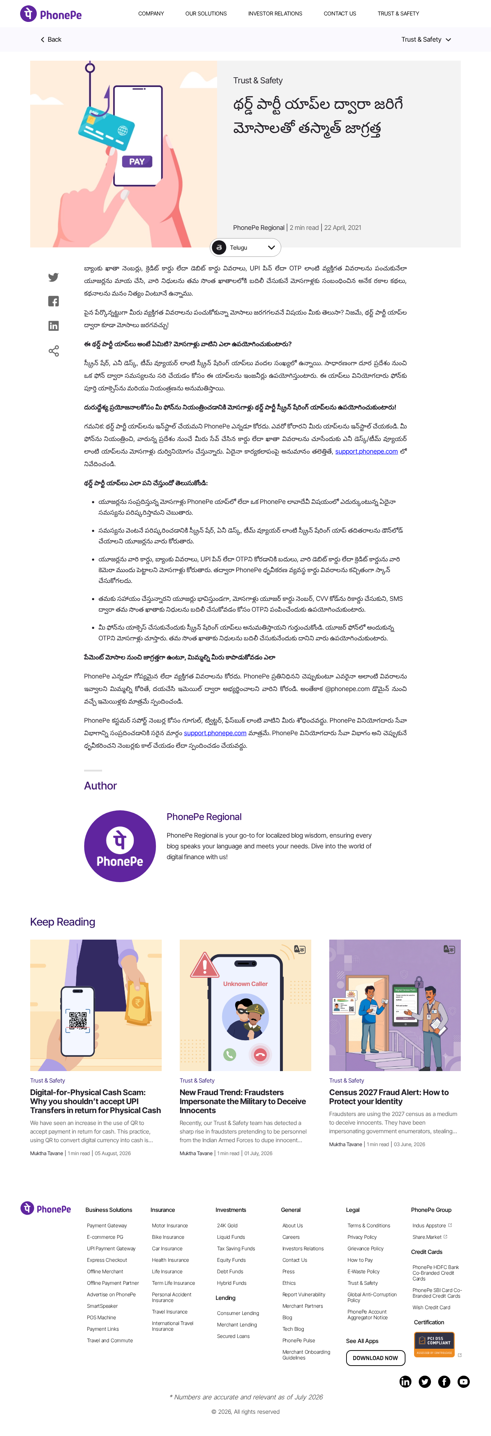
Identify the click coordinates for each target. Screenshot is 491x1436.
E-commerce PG (105, 1237)
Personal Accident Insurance (171, 1297)
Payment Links (103, 1329)
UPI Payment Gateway (111, 1248)
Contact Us (340, 13)
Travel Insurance (170, 1311)
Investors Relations (303, 1248)
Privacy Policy (362, 1237)
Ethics (289, 1283)
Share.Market (427, 1237)
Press (289, 1271)
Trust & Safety (398, 13)
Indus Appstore (429, 1225)
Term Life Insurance (173, 1283)
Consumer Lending (238, 1313)
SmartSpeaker (102, 1306)
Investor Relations (275, 13)
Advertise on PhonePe (111, 1294)
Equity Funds (231, 1260)
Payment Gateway (107, 1225)
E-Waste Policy (364, 1271)
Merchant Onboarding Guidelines (306, 1355)
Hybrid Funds (231, 1283)
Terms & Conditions (369, 1225)
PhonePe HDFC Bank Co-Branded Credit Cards (436, 1273)
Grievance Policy (366, 1248)
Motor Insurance (170, 1225)
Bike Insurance (168, 1237)
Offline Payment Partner (113, 1283)
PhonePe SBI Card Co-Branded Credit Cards (437, 1293)
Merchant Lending (237, 1324)
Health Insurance (170, 1260)
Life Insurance (167, 1271)
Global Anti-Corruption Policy (372, 1297)
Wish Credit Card (431, 1307)
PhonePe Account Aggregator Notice (368, 1314)
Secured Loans (233, 1336)
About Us (293, 1225)
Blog (287, 1317)
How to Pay (360, 1260)
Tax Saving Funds (236, 1248)
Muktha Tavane (80, 1153)
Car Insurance (167, 1248)
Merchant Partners (303, 1306)
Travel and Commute (110, 1340)
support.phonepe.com (366, 451)
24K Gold (227, 1225)
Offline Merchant (105, 1271)
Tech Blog (293, 1329)
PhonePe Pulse (299, 1340)
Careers (291, 1237)
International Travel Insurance (172, 1326)
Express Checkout (107, 1260)
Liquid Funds (231, 1237)
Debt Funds (230, 1271)
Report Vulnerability (304, 1294)
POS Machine (101, 1317)
